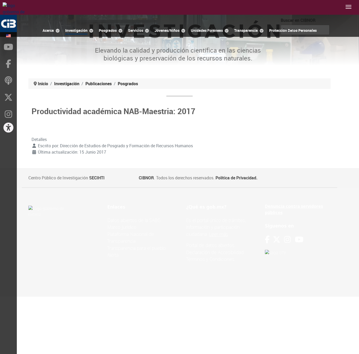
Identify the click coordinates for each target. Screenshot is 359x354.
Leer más (218, 234)
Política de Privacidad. (237, 178)
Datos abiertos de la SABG (134, 220)
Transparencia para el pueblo (136, 248)
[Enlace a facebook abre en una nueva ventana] (267, 239)
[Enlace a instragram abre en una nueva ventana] (287, 239)
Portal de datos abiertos (210, 245)
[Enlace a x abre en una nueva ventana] (278, 239)
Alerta (113, 255)
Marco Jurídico (121, 227)
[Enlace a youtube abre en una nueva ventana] (299, 239)
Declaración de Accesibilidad (215, 252)
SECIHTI (97, 178)
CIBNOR (146, 178)
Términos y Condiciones (210, 259)
